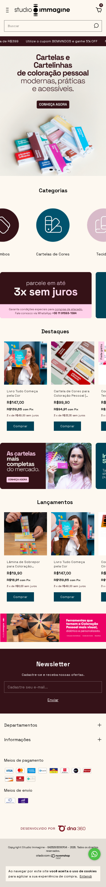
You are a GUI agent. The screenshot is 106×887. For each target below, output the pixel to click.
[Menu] (8, 11)
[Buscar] (96, 25)
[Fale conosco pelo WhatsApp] (94, 854)
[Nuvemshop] (53, 857)
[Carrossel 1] (53, 111)
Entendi (86, 876)
